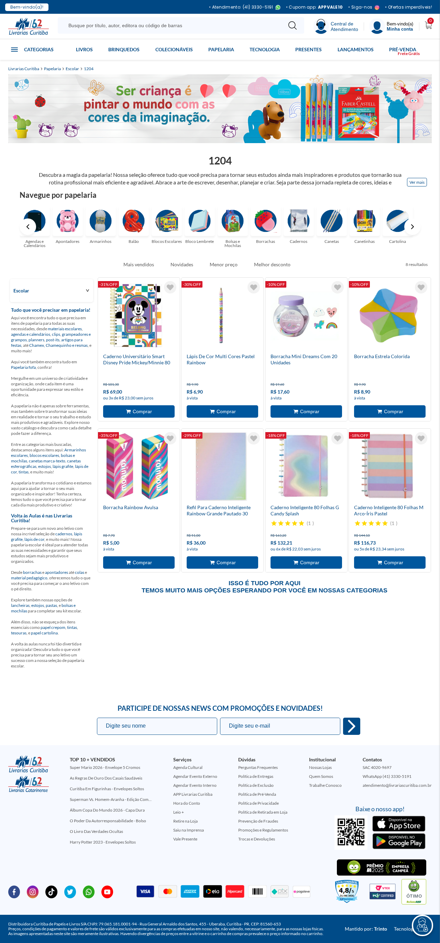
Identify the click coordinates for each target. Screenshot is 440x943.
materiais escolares (65, 328)
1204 (89, 69)
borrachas (32, 572)
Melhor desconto (272, 264)
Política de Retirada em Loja (262, 812)
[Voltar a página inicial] (28, 26)
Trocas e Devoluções (256, 839)
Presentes (308, 49)
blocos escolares (44, 455)
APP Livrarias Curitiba (192, 794)
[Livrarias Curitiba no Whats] (89, 891)
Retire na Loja (185, 821)
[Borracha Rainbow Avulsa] (137, 468)
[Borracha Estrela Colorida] (388, 317)
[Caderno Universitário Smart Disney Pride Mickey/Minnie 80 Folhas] (137, 317)
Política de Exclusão (256, 785)
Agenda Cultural (187, 767)
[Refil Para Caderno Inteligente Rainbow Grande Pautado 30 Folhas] (221, 468)
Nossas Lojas (320, 767)
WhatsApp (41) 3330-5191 (387, 776)
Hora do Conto (186, 803)
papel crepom (53, 627)
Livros (84, 49)
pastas (51, 605)
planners (36, 339)
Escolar (72, 69)
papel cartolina (44, 632)
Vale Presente (185, 839)
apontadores (56, 572)
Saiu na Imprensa (188, 830)
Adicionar (139, 411)
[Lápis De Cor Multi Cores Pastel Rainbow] (221, 317)
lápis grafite (63, 466)
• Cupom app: (314, 7)
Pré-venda (402, 49)
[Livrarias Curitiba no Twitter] (70, 891)
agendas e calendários (30, 334)
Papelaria (221, 49)
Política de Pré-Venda (257, 794)
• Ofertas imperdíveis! (408, 7)
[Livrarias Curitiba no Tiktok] (51, 891)
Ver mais (417, 182)
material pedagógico (29, 577)
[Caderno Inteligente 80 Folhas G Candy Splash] (305, 468)
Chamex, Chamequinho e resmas (58, 345)
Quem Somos (321, 776)
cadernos (63, 533)
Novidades (181, 264)
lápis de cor (34, 539)
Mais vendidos (138, 264)
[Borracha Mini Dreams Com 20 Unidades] (305, 317)
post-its (52, 339)
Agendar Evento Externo (195, 776)
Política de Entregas (255, 776)
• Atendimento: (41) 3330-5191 (241, 7)
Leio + (178, 812)
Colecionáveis (174, 49)
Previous (28, 226)
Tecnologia (265, 49)
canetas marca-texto (47, 460)
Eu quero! (351, 726)
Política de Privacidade (258, 803)
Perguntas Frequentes (258, 767)
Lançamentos (356, 49)
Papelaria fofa (23, 367)
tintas (24, 471)
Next (412, 226)
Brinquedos (124, 49)
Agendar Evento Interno (195, 785)
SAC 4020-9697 (377, 767)
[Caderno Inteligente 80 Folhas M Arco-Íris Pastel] (388, 468)
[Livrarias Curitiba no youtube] (107, 891)
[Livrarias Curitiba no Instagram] (32, 891)
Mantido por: (366, 929)
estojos (44, 466)
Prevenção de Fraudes (258, 821)
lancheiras (20, 605)
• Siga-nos (360, 7)
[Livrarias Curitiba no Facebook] (14, 891)
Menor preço (224, 264)
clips (56, 334)
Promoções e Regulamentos (263, 830)
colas (79, 572)
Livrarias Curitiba (23, 69)
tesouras (18, 632)
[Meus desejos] (170, 287)
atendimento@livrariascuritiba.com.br (397, 785)
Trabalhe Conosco (325, 785)
